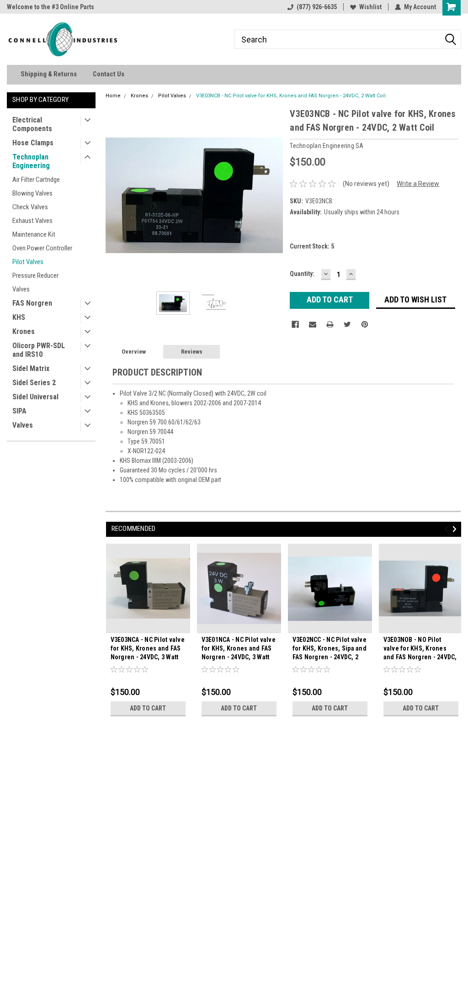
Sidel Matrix (30, 368)
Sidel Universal (35, 396)
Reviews (191, 351)
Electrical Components (32, 124)
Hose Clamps (32, 142)
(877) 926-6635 (317, 7)
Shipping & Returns (49, 74)
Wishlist (370, 7)
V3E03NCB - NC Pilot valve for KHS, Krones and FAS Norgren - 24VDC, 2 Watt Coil (291, 96)
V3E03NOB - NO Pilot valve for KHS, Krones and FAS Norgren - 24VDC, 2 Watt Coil (420, 649)
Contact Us (108, 74)
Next (274, 195)
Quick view (148, 626)
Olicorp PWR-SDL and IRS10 (38, 350)
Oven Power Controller (42, 248)
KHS (18, 317)
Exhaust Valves (32, 221)
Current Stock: (312, 246)
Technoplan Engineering (31, 161)
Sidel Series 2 (34, 382)
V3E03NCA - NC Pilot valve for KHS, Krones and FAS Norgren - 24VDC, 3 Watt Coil (148, 649)
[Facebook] (295, 324)
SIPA (19, 411)
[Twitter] (347, 324)
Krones (23, 331)
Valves (21, 289)
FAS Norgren (32, 303)
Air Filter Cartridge (36, 179)
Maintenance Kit (33, 234)
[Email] (312, 324)
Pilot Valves (27, 262)
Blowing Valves (32, 193)
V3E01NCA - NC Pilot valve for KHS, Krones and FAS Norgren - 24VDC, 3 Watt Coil (239, 649)
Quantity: (302, 273)
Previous (115, 195)
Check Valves (30, 207)
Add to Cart (148, 708)
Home (113, 96)
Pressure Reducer (35, 275)
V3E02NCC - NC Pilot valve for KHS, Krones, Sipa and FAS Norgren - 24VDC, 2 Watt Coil (329, 649)
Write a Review (418, 183)
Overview (134, 351)
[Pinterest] (364, 324)
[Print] (330, 324)
